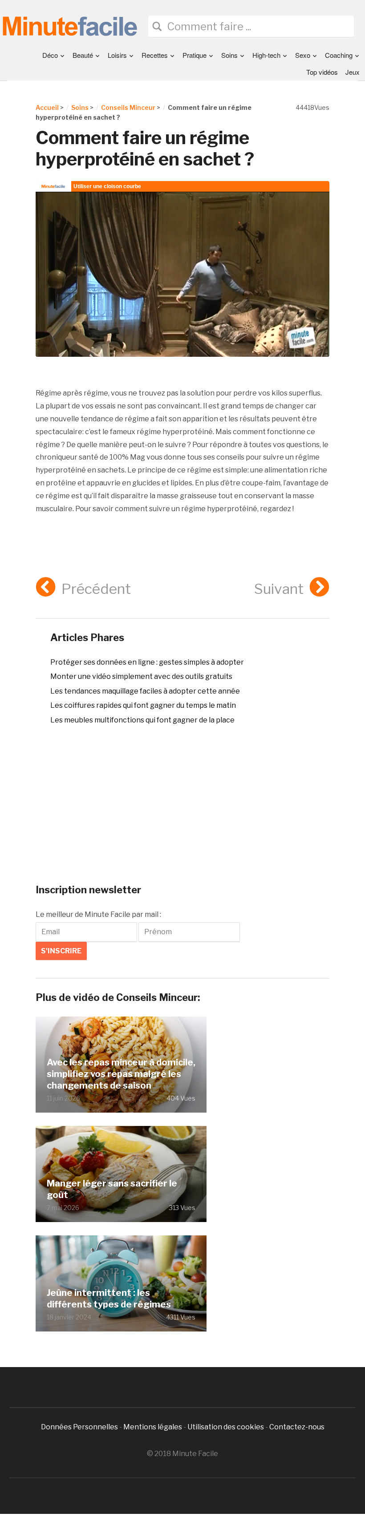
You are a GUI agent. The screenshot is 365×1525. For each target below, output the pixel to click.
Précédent (96, 588)
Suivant (279, 588)
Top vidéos (322, 72)
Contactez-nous (296, 1427)
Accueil (47, 107)
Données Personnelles (80, 1427)
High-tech (266, 55)
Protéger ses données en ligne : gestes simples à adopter (147, 662)
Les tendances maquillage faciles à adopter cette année (145, 691)
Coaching (339, 55)
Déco (50, 55)
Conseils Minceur (128, 107)
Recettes (155, 55)
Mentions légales (152, 1427)
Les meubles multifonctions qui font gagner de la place (142, 720)
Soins (229, 55)
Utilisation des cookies (225, 1427)
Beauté (83, 55)
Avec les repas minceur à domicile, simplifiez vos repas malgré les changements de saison (121, 1074)
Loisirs (117, 55)
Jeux (352, 72)
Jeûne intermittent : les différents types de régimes (109, 1298)
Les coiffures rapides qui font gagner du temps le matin (143, 705)
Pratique (194, 55)
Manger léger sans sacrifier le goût (112, 1189)
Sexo (302, 55)
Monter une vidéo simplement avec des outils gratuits (141, 676)
